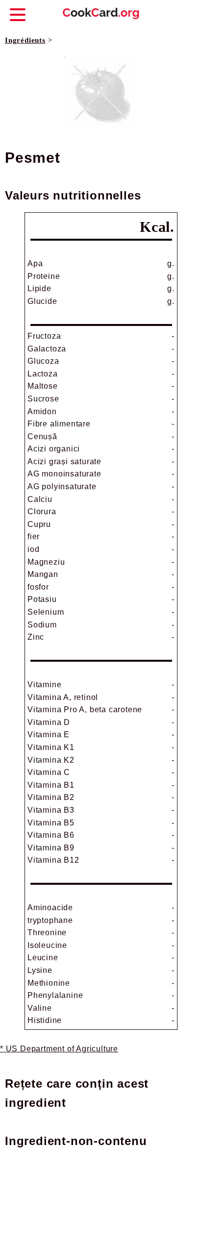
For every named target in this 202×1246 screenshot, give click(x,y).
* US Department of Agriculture (59, 1049)
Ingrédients (25, 40)
